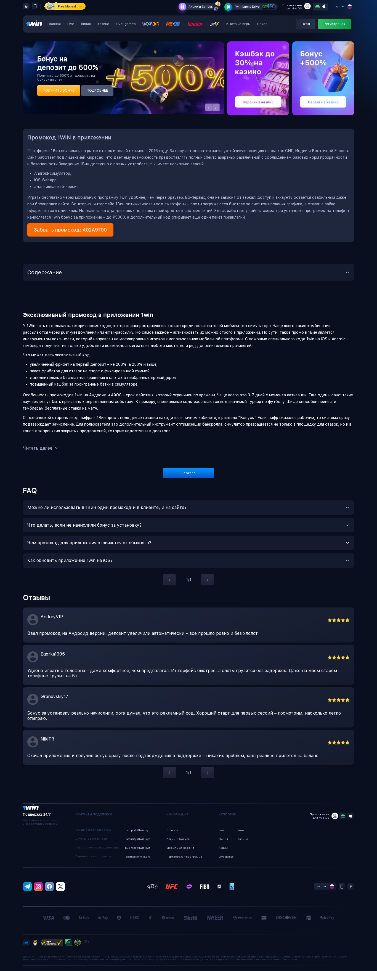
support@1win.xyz (138, 830)
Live (70, 24)
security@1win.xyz (138, 838)
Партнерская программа (184, 856)
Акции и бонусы (201, 7)
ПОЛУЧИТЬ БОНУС (59, 90)
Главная (54, 24)
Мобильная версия (180, 847)
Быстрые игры (238, 24)
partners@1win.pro (138, 856)
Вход (306, 24)
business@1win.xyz (137, 847)
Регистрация (334, 24)
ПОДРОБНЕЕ (97, 90)
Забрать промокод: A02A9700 (70, 230)
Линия (86, 24)
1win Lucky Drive (247, 7)
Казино (103, 24)
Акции (223, 847)
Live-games (126, 24)
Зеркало (189, 473)
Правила (172, 830)
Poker (262, 24)
